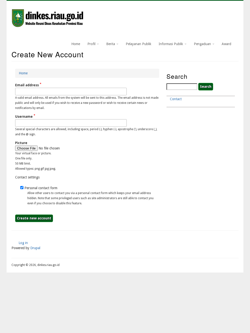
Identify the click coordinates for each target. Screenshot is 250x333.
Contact (176, 99)
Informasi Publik (171, 44)
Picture (21, 143)
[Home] (48, 18)
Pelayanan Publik (138, 44)
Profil (91, 44)
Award (226, 44)
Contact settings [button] (27, 177)
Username (24, 116)
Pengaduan (203, 44)
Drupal (35, 248)
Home (75, 44)
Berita (111, 44)
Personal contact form (40, 188)
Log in (23, 243)
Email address (27, 85)
